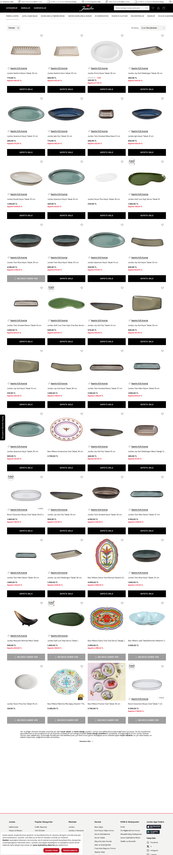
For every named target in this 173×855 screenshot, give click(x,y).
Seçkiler (151, 16)
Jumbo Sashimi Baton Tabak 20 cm (22, 73)
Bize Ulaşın (99, 827)
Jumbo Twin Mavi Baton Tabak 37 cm (144, 514)
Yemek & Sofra (12, 16)
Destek (98, 822)
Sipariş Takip (100, 852)
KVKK (123, 827)
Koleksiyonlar (137, 16)
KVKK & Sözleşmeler (130, 822)
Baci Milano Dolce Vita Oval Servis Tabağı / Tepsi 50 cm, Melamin (107, 640)
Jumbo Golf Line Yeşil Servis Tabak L (62, 640)
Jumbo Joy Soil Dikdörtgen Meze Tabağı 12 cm (147, 451)
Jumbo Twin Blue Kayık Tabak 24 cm (143, 577)
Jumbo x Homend (76, 830)
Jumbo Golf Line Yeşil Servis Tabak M (144, 199)
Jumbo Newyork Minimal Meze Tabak (23, 640)
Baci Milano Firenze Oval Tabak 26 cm (104, 704)
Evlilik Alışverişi (41, 827)
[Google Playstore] (155, 832)
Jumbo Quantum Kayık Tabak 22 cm (22, 136)
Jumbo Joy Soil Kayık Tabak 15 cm (21, 388)
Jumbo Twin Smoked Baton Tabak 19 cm (24, 325)
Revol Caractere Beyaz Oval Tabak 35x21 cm (26, 514)
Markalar (73, 822)
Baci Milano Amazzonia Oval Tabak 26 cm (65, 451)
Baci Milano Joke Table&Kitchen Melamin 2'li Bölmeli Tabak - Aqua (147, 640)
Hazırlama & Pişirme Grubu (53, 16)
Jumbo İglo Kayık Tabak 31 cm (140, 136)
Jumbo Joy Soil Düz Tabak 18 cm (101, 451)
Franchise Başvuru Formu (105, 848)
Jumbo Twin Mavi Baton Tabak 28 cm (23, 577)
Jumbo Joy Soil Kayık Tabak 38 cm (62, 388)
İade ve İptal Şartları (103, 845)
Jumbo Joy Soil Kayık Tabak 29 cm (142, 325)
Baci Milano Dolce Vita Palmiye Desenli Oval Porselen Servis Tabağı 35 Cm (107, 577)
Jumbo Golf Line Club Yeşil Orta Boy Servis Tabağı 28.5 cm (66, 325)
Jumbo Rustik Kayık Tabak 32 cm (21, 199)
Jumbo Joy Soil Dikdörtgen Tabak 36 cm (64, 577)
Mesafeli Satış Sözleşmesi (131, 834)
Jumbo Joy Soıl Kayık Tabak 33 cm (142, 262)
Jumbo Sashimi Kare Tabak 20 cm (61, 73)
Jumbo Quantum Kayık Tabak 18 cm (62, 199)
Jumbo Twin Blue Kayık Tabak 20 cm (63, 262)
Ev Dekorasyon (101, 16)
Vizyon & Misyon (15, 830)
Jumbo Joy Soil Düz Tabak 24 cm (102, 325)
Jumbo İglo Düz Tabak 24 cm (59, 136)
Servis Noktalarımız (102, 834)
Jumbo (12, 822)
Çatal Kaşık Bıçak (30, 16)
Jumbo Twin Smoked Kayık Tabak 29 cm (105, 514)
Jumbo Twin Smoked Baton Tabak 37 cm (105, 388)
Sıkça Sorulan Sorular (103, 841)
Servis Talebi (100, 838)
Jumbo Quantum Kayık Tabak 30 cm (22, 451)
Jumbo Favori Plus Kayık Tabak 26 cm (104, 199)
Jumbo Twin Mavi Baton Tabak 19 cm (143, 388)
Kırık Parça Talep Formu (104, 830)
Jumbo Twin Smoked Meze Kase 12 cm (104, 136)
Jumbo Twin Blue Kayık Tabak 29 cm (22, 262)
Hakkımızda (13, 827)
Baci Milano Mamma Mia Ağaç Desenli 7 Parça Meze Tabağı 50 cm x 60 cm (66, 704)
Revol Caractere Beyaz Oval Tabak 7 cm (145, 704)
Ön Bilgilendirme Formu (130, 830)
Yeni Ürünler (40, 830)
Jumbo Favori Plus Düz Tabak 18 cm (22, 704)
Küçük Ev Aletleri (120, 16)
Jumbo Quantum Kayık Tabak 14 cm (103, 262)
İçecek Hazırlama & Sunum (80, 16)
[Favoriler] (153, 8)
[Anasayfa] (86, 8)
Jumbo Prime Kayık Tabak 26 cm (102, 73)
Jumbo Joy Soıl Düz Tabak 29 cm (61, 514)
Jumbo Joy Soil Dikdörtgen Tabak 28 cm (145, 73)
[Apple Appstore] (155, 827)
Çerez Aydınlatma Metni (130, 838)
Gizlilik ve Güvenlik (128, 841)
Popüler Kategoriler (44, 822)
